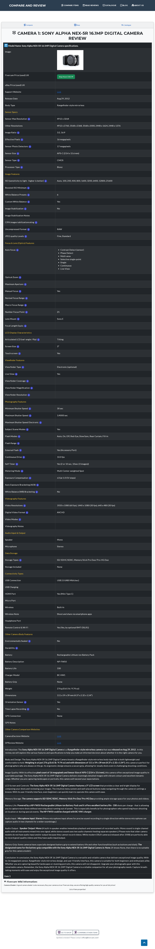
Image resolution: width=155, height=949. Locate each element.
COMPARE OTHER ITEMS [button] (87, 933)
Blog (125, 5)
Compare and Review (27, 5)
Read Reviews (92, 5)
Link (59, 92)
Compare (29, 25)
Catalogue (110, 5)
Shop (78, 25)
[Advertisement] (77, 14)
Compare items (71, 5)
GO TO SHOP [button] (66, 933)
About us (139, 5)
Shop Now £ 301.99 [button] (66, 77)
